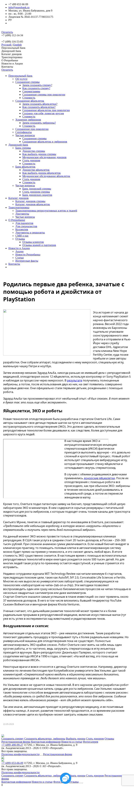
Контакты (7, 66)
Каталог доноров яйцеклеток (32, 204)
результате (74, 380)
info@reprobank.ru (18, 7)
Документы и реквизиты (30, 232)
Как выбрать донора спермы (39, 154)
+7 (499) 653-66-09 (12, 763)
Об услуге (21, 78)
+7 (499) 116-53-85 (12, 41)
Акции (19, 251)
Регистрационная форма (15, 741)
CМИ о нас (22, 235)
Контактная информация (46, 741)
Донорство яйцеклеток (36, 169)
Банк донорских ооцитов (37, 194)
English (17, 44)
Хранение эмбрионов (28, 119)
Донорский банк (11, 50)
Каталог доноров (11, 54)
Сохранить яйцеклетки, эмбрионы (44, 738)
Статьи (19, 257)
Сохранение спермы (27, 82)
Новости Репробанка (27, 254)
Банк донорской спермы (36, 188)
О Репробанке (9, 60)
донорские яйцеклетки (99, 478)
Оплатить (7, 32)
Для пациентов (24, 223)
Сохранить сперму (12, 738)
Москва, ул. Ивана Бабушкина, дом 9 (30, 10)
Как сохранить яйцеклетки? (38, 107)
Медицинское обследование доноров (44, 157)
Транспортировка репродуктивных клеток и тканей (46, 210)
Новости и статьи (71, 741)
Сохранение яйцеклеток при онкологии (46, 110)
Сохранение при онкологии (32, 129)
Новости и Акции (12, 63)
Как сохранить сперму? (36, 88)
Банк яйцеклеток (25, 166)
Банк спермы (23, 147)
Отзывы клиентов (33, 241)
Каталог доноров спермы (30, 201)
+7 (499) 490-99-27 (12, 744)
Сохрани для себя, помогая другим (43, 113)
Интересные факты (26, 260)
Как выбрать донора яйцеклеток (41, 172)
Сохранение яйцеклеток (29, 100)
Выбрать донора (75, 738)
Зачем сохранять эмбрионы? (39, 122)
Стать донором (31, 160)
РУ (10, 19)
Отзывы (20, 238)
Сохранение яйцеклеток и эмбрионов (44, 141)
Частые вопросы (25, 135)
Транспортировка (11, 57)
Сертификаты (23, 132)
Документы (22, 213)
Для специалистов (26, 226)
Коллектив (21, 229)
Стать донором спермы (36, 191)
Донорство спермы (33, 151)
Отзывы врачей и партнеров (39, 245)
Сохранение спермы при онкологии (43, 94)
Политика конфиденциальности (20, 754)
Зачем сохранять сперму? (37, 85)
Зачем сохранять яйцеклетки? (39, 103)
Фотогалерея (90, 741)
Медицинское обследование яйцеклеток (46, 176)
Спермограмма (31, 91)
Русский (6, 44)
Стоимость (28, 97)
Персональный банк (13, 47)
